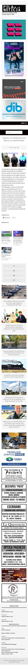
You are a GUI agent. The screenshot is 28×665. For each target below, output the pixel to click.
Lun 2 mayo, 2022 (14, 147)
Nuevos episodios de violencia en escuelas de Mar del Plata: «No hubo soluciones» (14, 353)
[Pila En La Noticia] (14, 127)
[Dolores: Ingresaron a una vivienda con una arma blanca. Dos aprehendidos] (18, 234)
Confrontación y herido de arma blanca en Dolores (6, 239)
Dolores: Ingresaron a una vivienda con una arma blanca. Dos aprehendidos (18, 240)
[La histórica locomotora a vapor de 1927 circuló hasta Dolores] (14, 372)
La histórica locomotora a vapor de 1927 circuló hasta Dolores (14, 376)
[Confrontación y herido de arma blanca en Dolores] (7, 234)
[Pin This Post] (14, 275)
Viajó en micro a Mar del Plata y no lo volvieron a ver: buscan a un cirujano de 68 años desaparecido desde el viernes (14, 424)
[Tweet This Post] (14, 271)
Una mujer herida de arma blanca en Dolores (6, 255)
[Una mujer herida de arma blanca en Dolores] (7, 250)
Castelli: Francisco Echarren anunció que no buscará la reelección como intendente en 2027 (14, 328)
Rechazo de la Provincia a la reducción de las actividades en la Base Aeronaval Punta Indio (14, 399)
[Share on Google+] (14, 280)
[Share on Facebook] (14, 266)
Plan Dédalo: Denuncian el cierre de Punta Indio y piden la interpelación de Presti (14, 303)
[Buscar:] (14, 132)
